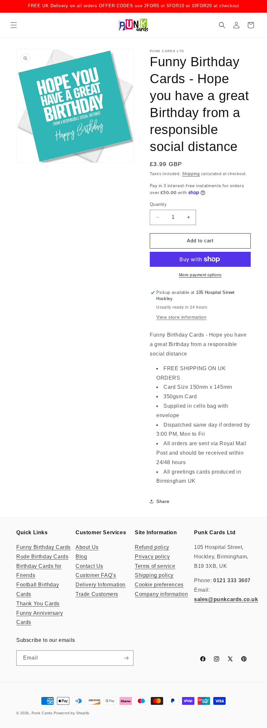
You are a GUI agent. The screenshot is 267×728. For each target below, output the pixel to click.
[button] (14, 25)
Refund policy (152, 547)
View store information (181, 317)
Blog (81, 556)
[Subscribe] (126, 658)
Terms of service (155, 566)
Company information (161, 594)
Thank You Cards (38, 603)
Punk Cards (42, 713)
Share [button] (163, 501)
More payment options (200, 275)
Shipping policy (154, 575)
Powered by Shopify (72, 713)
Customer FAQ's (96, 575)
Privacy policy (152, 556)
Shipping (191, 174)
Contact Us (89, 566)
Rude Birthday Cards (42, 556)
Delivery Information (101, 584)
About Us (87, 547)
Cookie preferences (159, 584)
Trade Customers (97, 594)
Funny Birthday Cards (43, 547)
